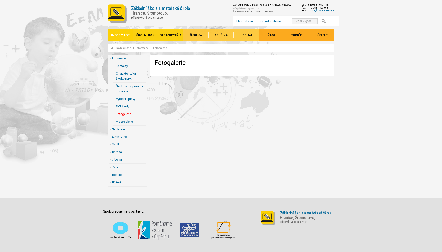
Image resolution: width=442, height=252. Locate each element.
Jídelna (246, 35)
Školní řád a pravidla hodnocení (129, 88)
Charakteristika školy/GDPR (126, 76)
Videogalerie (124, 121)
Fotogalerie (160, 47)
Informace (120, 35)
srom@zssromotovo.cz (321, 10)
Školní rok (145, 35)
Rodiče (296, 35)
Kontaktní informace (272, 21)
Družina (221, 35)
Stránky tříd (170, 35)
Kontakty (122, 66)
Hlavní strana (244, 21)
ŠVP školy (122, 106)
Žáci (271, 35)
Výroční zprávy (125, 99)
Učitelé (321, 35)
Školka (196, 35)
